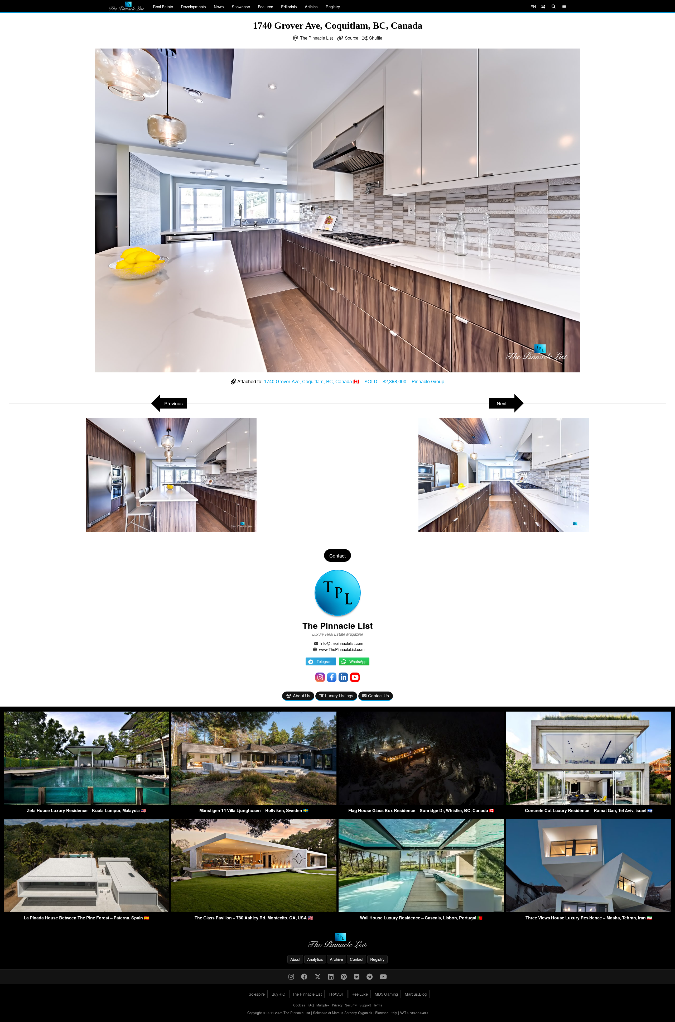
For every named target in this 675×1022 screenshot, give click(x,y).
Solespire (257, 994)
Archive (336, 959)
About (295, 959)
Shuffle (375, 38)
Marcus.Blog (416, 994)
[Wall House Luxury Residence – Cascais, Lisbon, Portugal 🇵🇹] (421, 910)
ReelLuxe (359, 994)
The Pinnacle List (316, 38)
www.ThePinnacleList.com (342, 649)
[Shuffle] (543, 6)
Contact (356, 959)
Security (351, 1005)
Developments (193, 6)
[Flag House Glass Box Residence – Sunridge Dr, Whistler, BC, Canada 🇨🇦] (421, 803)
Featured (265, 6)
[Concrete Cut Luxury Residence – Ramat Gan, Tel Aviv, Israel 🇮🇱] (588, 803)
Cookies (299, 1005)
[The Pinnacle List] (337, 940)
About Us (301, 696)
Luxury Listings (339, 696)
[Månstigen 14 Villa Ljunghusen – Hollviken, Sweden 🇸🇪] (253, 803)
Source (351, 38)
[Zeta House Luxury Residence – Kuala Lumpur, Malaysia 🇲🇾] (86, 803)
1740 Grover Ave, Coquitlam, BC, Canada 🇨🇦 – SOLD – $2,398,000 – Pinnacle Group (354, 381)
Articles (311, 6)
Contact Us (378, 696)
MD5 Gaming (386, 994)
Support (365, 1005)
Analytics (315, 959)
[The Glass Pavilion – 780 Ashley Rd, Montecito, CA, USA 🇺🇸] (253, 910)
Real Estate (163, 6)
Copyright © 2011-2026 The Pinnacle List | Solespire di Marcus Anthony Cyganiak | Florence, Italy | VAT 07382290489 (337, 1012)
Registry (333, 6)
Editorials (289, 6)
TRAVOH (337, 994)
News (219, 6)
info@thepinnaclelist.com (341, 643)
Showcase (241, 6)
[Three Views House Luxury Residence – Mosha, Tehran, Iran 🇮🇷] (588, 910)
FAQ (311, 1005)
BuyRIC (278, 994)
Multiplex (322, 1005)
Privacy (337, 1005)
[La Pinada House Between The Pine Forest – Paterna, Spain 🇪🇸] (86, 910)
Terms (377, 1005)
